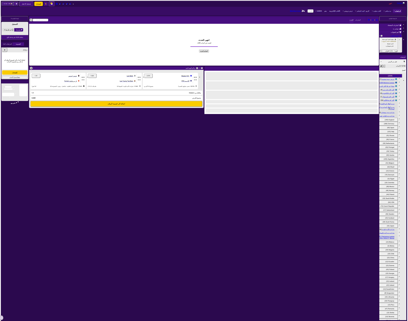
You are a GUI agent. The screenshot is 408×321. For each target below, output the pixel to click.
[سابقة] (381, 36)
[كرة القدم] (372, 20)
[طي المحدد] (383, 66)
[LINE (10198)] (376, 20)
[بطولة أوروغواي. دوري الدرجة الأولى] (369, 20)
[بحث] (31, 20)
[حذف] (31, 68)
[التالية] (197, 68)
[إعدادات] (15, 4)
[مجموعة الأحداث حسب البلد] (381, 66)
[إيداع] (46, 4)
